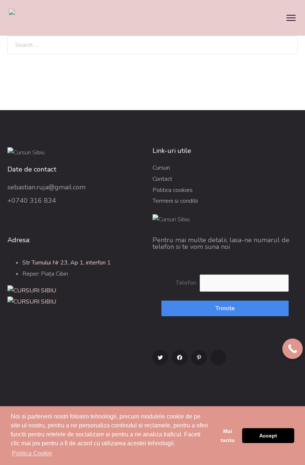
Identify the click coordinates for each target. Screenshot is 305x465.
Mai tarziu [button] (228, 435)
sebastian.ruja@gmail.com (46, 187)
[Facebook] (179, 357)
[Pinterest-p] (199, 357)
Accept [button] (268, 436)
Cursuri (161, 168)
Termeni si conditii (175, 201)
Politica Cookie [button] (32, 453)
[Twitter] (160, 357)
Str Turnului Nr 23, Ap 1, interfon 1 (66, 263)
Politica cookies (172, 190)
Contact (162, 179)
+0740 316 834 (31, 200)
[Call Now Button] (292, 349)
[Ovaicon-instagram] (218, 357)
